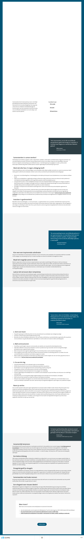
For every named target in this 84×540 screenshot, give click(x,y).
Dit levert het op (53, 111)
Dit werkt (52, 107)
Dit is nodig (52, 104)
